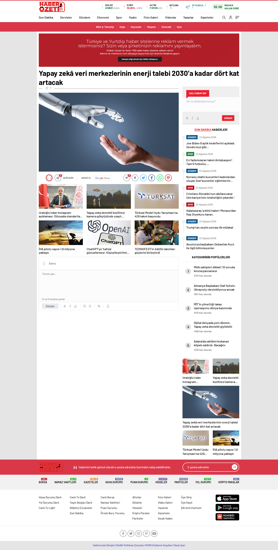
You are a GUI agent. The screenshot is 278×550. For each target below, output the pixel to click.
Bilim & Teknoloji (105, 26)
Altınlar (136, 497)
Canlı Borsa (107, 497)
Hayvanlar (136, 26)
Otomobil (166, 26)
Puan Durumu (139, 481)
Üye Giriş (186, 497)
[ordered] (84, 306)
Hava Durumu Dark (50, 497)
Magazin (151, 26)
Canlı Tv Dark (78, 497)
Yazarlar (188, 17)
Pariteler (181, 481)
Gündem (84, 17)
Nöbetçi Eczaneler (81, 508)
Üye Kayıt (187, 502)
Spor (119, 17)
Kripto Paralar (228, 481)
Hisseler (161, 481)
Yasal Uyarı (179, 545)
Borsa (43, 481)
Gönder (50, 306)
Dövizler (137, 502)
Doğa (122, 26)
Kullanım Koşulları (162, 545)
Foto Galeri (151, 17)
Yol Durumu (203, 481)
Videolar (170, 17)
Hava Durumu (114, 481)
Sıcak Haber (165, 518)
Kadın (133, 17)
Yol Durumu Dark (49, 502)
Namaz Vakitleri (65, 481)
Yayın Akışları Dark (81, 502)
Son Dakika (46, 17)
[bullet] (89, 306)
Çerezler (139, 545)
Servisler (66, 17)
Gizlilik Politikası (125, 545)
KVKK (149, 545)
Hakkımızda (99, 545)
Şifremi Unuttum (191, 508)
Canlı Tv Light (47, 508)
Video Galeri (165, 502)
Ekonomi (103, 17)
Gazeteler (207, 17)
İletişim (111, 545)
